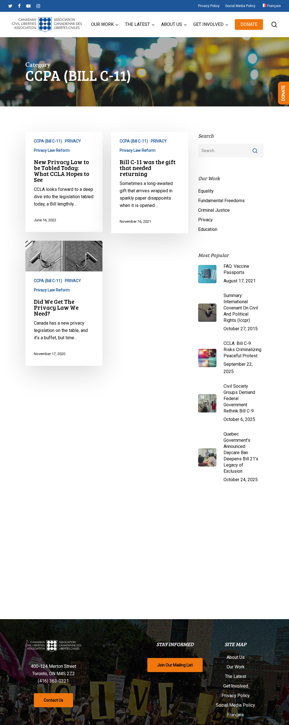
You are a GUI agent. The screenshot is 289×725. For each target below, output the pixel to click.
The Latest (235, 676)
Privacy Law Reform (52, 150)
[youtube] (28, 6)
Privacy (205, 219)
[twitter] (10, 6)
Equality (206, 191)
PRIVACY (73, 141)
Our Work (236, 667)
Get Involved (235, 686)
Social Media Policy (235, 705)
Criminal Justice (214, 210)
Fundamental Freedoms (221, 200)
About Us (236, 657)
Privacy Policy (236, 695)
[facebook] (19, 6)
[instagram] (38, 6)
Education (207, 229)
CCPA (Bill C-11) (48, 141)
